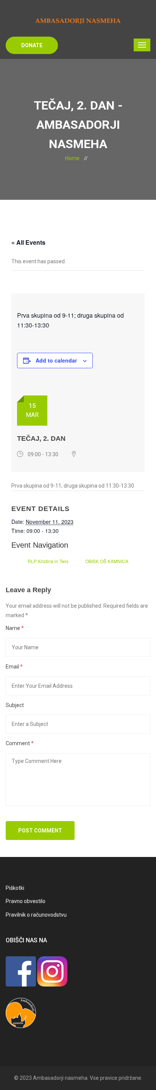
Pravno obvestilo (25, 901)
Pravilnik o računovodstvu (36, 915)
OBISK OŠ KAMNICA (106, 561)
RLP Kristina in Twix (48, 561)
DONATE (31, 45)
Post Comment (40, 831)
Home (72, 158)
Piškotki (15, 888)
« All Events (28, 242)
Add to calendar (56, 360)
